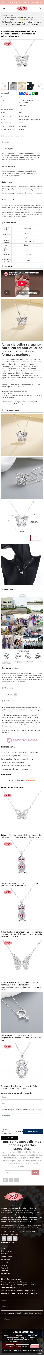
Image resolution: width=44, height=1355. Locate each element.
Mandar (10, 1138)
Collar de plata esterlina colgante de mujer (17, 759)
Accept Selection (22, 1346)
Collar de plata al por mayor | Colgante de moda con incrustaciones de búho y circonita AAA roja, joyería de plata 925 (21, 934)
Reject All (10, 1346)
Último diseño (6, 1257)
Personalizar (5, 1259)
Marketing (38, 1350)
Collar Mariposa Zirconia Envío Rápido (15, 766)
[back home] (22, 740)
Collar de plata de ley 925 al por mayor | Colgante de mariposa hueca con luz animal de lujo (21, 1037)
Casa (3, 1248)
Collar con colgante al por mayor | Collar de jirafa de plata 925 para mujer (19, 884)
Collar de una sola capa (10, 20)
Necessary (8, 1350)
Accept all (35, 1346)
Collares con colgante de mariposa (14, 755)
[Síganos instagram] (16, 1180)
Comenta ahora (30, 780)
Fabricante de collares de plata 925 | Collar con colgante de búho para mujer (21, 1087)
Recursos (4, 1265)
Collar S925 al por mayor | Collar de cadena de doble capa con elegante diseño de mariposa (21, 836)
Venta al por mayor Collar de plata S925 (17, 17)
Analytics (18, 1350)
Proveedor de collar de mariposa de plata (16, 769)
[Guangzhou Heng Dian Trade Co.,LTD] (22, 8)
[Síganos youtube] (5, 1180)
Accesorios (34, 1131)
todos (9, 15)
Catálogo (4, 1262)
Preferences (28, 1350)
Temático (4, 1254)
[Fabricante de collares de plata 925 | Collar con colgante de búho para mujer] (22, 1063)
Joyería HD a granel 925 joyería (12, 762)
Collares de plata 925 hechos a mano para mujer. (19, 752)
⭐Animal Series (27, 20)
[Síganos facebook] (11, 1180)
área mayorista (6, 1251)
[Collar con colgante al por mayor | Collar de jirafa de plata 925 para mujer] (22, 860)
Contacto (4, 1271)
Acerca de (5, 1268)
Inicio (4, 15)
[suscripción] (35, 1172)
